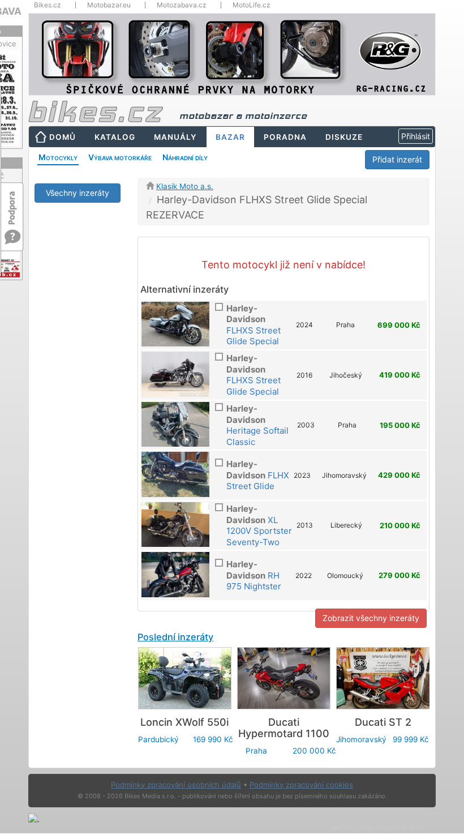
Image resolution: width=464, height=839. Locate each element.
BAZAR (230, 137)
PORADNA (285, 137)
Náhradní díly (185, 157)
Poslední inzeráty (175, 637)
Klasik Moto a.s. (184, 186)
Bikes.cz (47, 5)
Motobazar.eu (109, 5)
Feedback (12, 202)
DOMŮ (62, 137)
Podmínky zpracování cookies (301, 784)
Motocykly (58, 157)
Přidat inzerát (397, 159)
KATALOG (114, 137)
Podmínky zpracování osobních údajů (176, 784)
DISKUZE (344, 137)
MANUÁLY (175, 137)
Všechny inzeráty (77, 193)
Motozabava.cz (182, 5)
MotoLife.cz (251, 5)
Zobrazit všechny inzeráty (371, 618)
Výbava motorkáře (120, 157)
